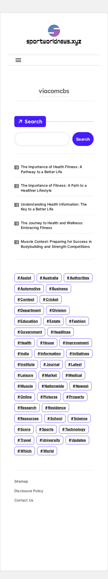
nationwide (54, 386)
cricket (52, 299)
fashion (79, 321)
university (51, 440)
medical (75, 375)
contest (27, 299)
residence (57, 407)
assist (25, 278)
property (76, 397)
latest (76, 364)
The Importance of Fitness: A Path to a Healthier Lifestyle (54, 187)
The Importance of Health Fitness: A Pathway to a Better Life (51, 169)
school (56, 418)
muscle (26, 386)
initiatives (80, 353)
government (31, 332)
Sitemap (21, 481)
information (50, 353)
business (60, 288)
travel (25, 440)
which (26, 451)
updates (79, 440)
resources (29, 418)
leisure (26, 375)
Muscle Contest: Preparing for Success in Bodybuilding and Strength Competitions (56, 244)
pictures (50, 397)
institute (27, 364)
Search (33, 121)
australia (50, 278)
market (51, 375)
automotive (30, 288)
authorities (79, 278)
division (59, 310)
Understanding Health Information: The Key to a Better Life (54, 206)
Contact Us (23, 500)
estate (54, 321)
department (30, 310)
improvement (77, 342)
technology (75, 429)
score (25, 429)
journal (53, 364)
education (29, 321)
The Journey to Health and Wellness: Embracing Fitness (52, 225)
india (24, 353)
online (26, 397)
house (48, 342)
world (48, 451)
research (28, 407)
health (25, 342)
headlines (62, 332)
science (80, 418)
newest (82, 386)
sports (47, 429)
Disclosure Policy (28, 491)
